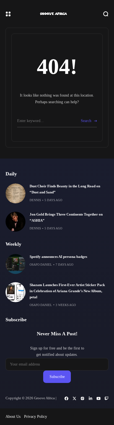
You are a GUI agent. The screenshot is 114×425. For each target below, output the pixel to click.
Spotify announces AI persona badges (58, 257)
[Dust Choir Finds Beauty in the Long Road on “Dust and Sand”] (15, 193)
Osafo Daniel (41, 264)
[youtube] (98, 398)
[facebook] (66, 398)
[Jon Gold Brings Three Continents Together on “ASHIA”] (15, 222)
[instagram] (82, 398)
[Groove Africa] (57, 14)
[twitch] (106, 398)
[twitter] (74, 398)
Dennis (35, 200)
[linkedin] (90, 398)
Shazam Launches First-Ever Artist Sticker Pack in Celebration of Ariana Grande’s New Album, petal (67, 291)
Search (86, 121)
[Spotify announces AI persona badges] (15, 264)
